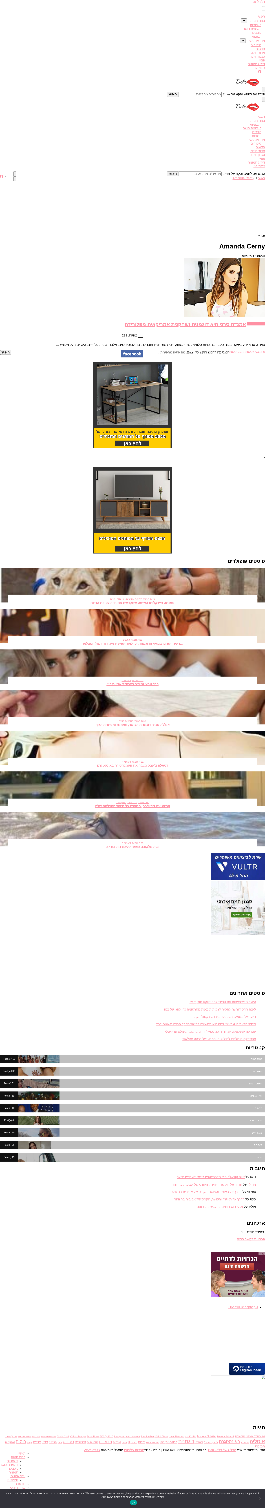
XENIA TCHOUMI (255, 1436)
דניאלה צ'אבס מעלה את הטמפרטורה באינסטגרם (132, 765)
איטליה (257, 1441)
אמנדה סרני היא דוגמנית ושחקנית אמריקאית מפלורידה (185, 324)
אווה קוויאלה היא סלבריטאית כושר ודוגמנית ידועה (211, 1177)
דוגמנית (186, 1441)
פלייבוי (53, 1442)
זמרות (141, 1442)
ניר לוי (252, 1184)
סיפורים (256, 45)
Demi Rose (93, 1436)
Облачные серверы (243, 1307)
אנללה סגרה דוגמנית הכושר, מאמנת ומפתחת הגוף (133, 725)
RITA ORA (240, 1436)
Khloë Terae (161, 1436)
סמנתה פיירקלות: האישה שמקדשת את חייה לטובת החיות (132, 603)
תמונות (256, 36)
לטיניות (117, 1442)
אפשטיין (245, 1442)
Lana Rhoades (176, 1436)
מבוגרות (105, 1442)
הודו (162, 1442)
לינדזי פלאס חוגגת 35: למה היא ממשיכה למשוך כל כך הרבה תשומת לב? (206, 1024)
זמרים (134, 1442)
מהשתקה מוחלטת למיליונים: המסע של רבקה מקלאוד (219, 1039)
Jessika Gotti (147, 1436)
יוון (129, 1442)
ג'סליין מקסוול (211, 1442)
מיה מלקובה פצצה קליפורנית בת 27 (132, 847)
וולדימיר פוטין (152, 1442)
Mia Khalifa (190, 1436)
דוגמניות (255, 25)
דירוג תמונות (256, 64)
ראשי (261, 16)
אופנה (8, 1436)
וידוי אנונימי (257, 41)
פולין (60, 1442)
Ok (133, 1502)
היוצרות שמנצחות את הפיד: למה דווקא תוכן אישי (222, 1002)
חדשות (260, 49)
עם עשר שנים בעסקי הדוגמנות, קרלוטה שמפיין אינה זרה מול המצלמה (132, 643)
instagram (119, 1436)
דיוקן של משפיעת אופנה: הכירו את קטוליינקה (225, 1017)
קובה (29, 1442)
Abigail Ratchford (48, 1437)
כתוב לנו (259, 68)
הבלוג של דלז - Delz (222, 1450)
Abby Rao (36, 1437)
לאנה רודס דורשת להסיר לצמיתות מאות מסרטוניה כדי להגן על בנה (210, 1009)
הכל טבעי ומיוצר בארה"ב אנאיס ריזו (133, 684)
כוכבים (256, 33)
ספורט (68, 1441)
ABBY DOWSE (24, 1437)
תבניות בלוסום (134, 1450)
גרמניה (199, 1442)
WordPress (92, 1450)
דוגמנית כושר (252, 29)
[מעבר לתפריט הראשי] (263, 6)
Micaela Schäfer (206, 1436)
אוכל (14, 1436)
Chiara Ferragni (78, 1436)
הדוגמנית (171, 1442)
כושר (124, 1442)
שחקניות (10, 1442)
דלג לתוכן (258, 2)
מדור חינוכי (257, 53)
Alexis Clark (63, 1436)
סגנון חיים (258, 56)
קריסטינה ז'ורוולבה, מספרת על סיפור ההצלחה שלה (132, 806)
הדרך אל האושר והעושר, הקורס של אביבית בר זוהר (207, 1184)
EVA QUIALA (106, 1436)
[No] (260, 1498)
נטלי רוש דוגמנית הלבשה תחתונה (220, 1207)
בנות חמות (257, 21)
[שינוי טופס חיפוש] (263, 89)
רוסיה (21, 1441)
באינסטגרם (229, 1441)
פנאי (262, 60)
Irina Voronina (132, 1436)
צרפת (37, 1442)
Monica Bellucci (225, 1436)
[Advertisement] (132, 207)
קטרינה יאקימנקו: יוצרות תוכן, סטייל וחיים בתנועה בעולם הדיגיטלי (210, 1031)
